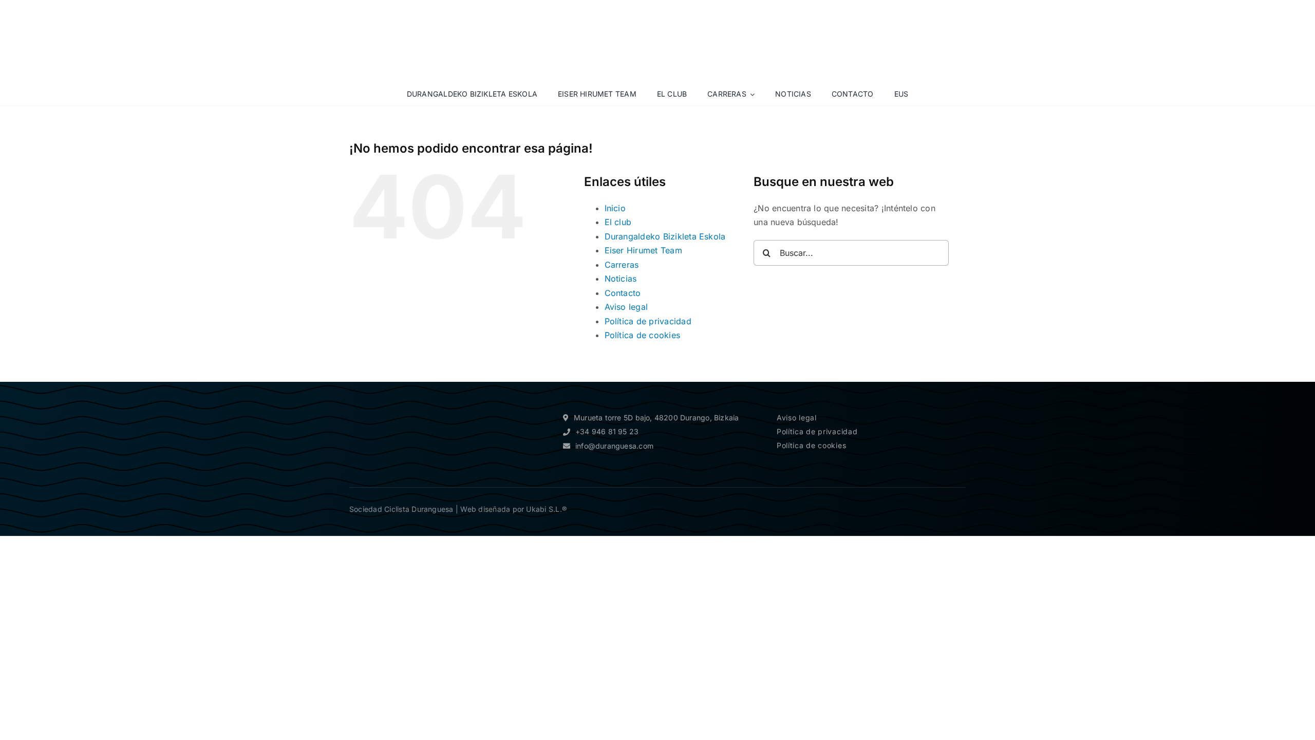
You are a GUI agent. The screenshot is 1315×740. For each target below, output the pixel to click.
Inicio (615, 208)
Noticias (621, 278)
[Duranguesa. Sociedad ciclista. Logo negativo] (395, 401)
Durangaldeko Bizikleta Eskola (665, 236)
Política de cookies (643, 335)
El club (618, 222)
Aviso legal (626, 307)
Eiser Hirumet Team (643, 250)
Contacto (623, 293)
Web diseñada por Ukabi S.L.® (513, 509)
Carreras (622, 265)
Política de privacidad (648, 321)
